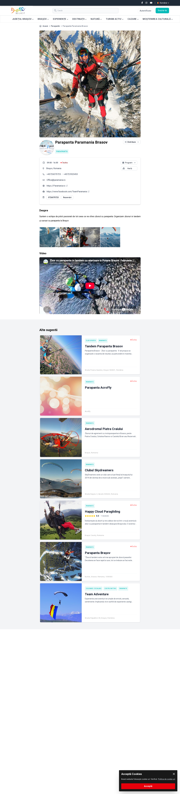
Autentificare (145, 10)
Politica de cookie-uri (166, 779)
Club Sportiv (91, 340)
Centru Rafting (110, 588)
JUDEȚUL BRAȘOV (22, 19)
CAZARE (132, 19)
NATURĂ (95, 19)
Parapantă (55, 26)
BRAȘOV (42, 19)
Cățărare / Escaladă (93, 588)
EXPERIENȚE (60, 19)
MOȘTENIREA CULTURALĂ (157, 19)
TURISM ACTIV (114, 19)
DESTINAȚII (78, 19)
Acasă (45, 26)
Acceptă (148, 786)
